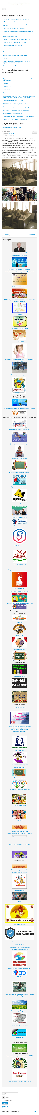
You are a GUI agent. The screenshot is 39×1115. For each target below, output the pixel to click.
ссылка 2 (27, 844)
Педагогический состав (9, 93)
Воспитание (19, 622)
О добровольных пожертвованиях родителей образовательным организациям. (16, 20)
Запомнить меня (8, 1100)
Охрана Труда (20, 504)
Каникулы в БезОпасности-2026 (12, 127)
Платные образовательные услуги (13, 100)
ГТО (19, 902)
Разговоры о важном (19, 690)
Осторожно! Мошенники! (10, 36)
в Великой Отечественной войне (19, 591)
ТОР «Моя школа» (19, 546)
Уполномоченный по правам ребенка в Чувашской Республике (19, 360)
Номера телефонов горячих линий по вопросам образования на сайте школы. (16, 62)
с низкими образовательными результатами (19, 834)
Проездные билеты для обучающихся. (14, 28)
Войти (5, 1103)
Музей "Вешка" (19, 635)
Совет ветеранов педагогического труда (19, 1081)
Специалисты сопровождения (19, 328)
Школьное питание (19, 890)
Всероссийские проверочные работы (19, 472)
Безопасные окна (8, 52)
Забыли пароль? (6, 1108)
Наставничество (19, 750)
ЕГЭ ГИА (19, 977)
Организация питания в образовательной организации (18, 116)
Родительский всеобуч (19, 565)
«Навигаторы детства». (19, 710)
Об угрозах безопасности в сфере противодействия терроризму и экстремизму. (18, 32)
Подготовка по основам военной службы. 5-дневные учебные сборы (20, 995)
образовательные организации (19, 729)
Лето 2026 (19, 820)
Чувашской (16, 731)
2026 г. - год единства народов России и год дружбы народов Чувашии (19, 300)
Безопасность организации (19, 942)
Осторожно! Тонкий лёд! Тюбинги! (12, 45)
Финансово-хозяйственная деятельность (14, 104)
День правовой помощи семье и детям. (19, 968)
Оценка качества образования (19, 487)
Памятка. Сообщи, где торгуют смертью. (14, 42)
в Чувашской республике (19, 872)
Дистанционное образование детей (20, 444)
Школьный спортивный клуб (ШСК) (20, 789)
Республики (23, 731)
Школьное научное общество (19, 765)
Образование (7, 86)
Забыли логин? (6, 1106)
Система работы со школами (19, 831)
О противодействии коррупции (19, 949)
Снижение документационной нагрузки (20, 726)
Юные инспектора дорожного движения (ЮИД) (19, 1056)
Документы (6, 83)
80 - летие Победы (19, 588)
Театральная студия (19, 649)
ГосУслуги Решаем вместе (11, 408)
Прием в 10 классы (19, 778)
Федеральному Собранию (19, 255)
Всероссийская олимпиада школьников (19, 570)
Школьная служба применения (19, 1011)
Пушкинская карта (19, 676)
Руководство (6, 90)
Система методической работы (19, 870)
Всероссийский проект (19, 707)
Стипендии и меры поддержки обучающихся (16, 110)
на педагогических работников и (19, 728)
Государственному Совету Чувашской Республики (19, 272)
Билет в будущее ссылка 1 (17, 844)
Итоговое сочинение (19, 526)
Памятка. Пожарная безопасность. (13, 49)
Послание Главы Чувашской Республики (19, 269)
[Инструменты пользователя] (34, 132)
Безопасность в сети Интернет (12, 66)
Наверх (35, 1111)
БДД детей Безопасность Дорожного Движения (16, 39)
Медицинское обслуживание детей (20, 947)
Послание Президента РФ (19, 253)
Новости (11, 133)
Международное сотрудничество (12, 113)
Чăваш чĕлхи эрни (19, 924)
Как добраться (19, 314)
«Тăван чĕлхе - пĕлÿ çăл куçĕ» (19, 458)
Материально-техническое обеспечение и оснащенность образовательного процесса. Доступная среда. (19, 96)
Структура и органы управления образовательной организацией (17, 79)
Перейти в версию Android (27, 408)
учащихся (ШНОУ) (19, 767)
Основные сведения (9, 76)
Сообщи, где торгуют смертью (19, 1025)
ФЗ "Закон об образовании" (19, 287)
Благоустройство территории (19, 375)
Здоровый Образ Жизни (19, 805)
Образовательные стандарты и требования (15, 119)
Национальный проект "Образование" (19, 429)
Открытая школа (19, 944)
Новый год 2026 (19, 342)
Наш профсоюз (19, 1037)
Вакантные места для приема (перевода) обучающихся (19, 107)
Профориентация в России (19, 517)
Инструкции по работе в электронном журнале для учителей (17, 24)
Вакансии (5, 58)
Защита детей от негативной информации (15, 55)
